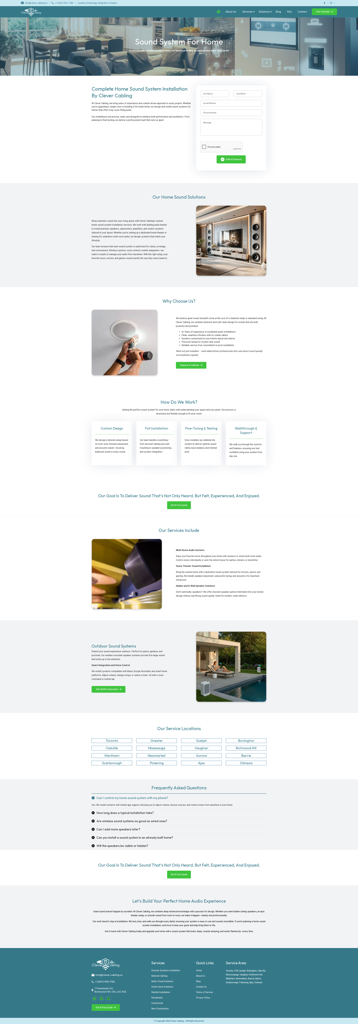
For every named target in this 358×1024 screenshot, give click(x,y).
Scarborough (232, 982)
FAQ (289, 11)
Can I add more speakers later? (118, 829)
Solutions (264, 11)
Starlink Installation (160, 992)
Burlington (252, 970)
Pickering (243, 982)
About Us (231, 11)
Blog (278, 11)
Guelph (242, 970)
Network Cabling (159, 976)
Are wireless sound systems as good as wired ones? (131, 821)
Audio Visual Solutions (162, 981)
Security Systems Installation (165, 970)
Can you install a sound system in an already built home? (134, 837)
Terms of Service (204, 992)
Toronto (229, 970)
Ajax (251, 982)
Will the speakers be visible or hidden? (122, 846)
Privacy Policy (203, 997)
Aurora (251, 978)
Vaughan (244, 974)
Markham (230, 978)
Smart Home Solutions (162, 986)
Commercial (157, 1003)
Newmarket (241, 978)
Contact (302, 11)
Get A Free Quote (179, 505)
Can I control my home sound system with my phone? (132, 798)
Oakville (261, 970)
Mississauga (232, 974)
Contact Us (201, 986)
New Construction (160, 1008)
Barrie (258, 978)
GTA (236, 970)
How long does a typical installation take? (125, 813)
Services (247, 11)
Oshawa (258, 982)
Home (199, 970)
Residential (156, 997)
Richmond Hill (255, 974)
